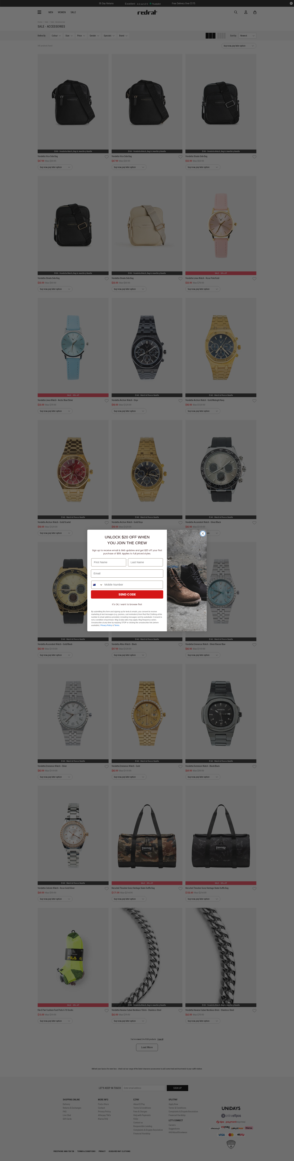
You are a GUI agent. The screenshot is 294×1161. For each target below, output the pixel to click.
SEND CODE (127, 594)
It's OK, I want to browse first (127, 604)
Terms (116, 625)
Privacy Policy (106, 625)
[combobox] (97, 585)
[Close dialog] (202, 533)
